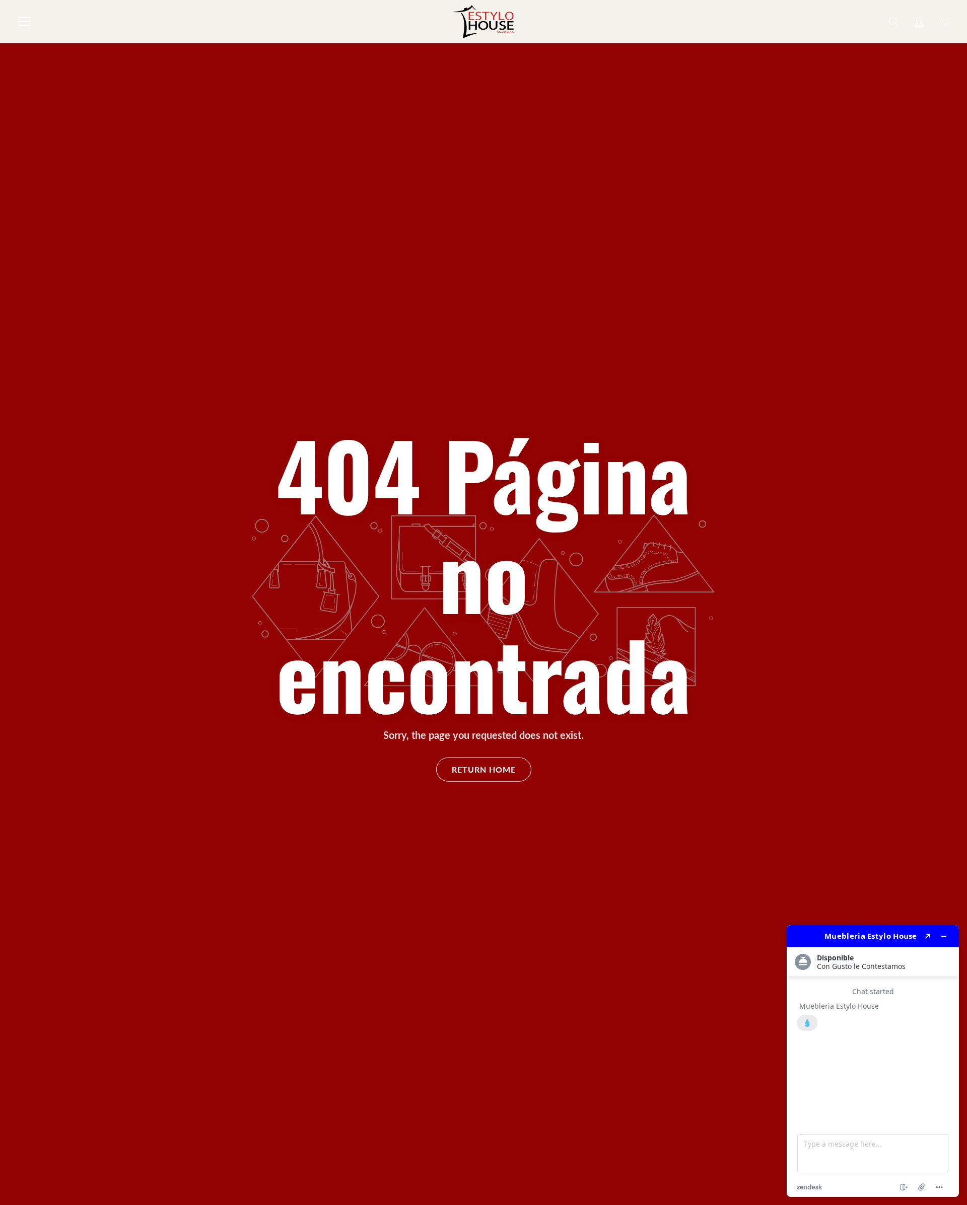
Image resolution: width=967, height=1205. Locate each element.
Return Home (484, 769)
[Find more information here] (873, 1061)
